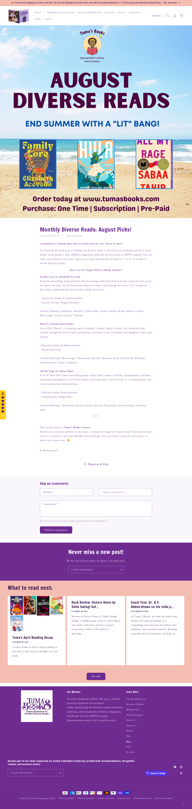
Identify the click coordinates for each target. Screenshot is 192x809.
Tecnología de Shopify (46, 798)
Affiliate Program (134, 715)
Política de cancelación (163, 798)
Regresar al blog (98, 464)
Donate (129, 730)
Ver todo (96, 676)
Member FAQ (132, 709)
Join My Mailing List (136, 699)
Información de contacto (142, 798)
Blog (128, 741)
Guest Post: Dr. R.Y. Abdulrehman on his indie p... (152, 604)
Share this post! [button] (50, 450)
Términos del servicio (106, 798)
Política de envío (123, 798)
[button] (39, 12)
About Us (130, 720)
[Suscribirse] (120, 569)
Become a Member (135, 704)
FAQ (128, 736)
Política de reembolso (66, 798)
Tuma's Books (31, 798)
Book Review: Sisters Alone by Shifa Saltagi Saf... (94, 604)
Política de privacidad (86, 798)
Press (128, 746)
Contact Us (131, 725)
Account (130, 752)
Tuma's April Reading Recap (32, 637)
